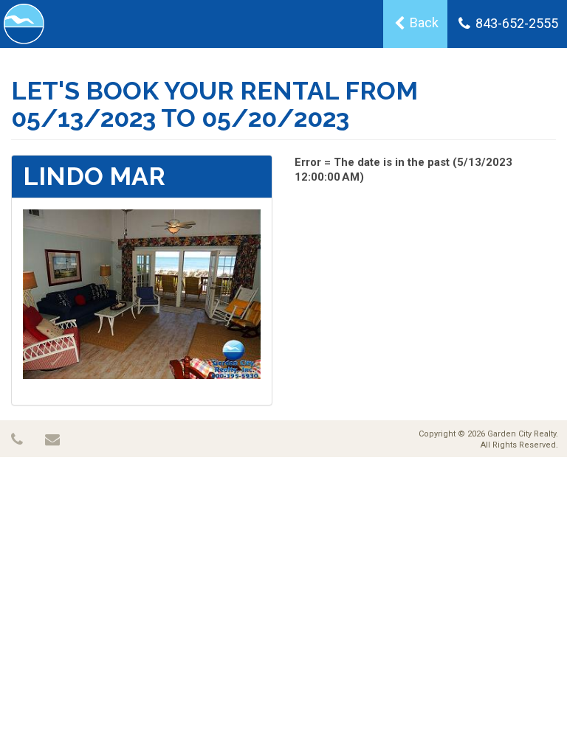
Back (423, 22)
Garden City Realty (521, 434)
